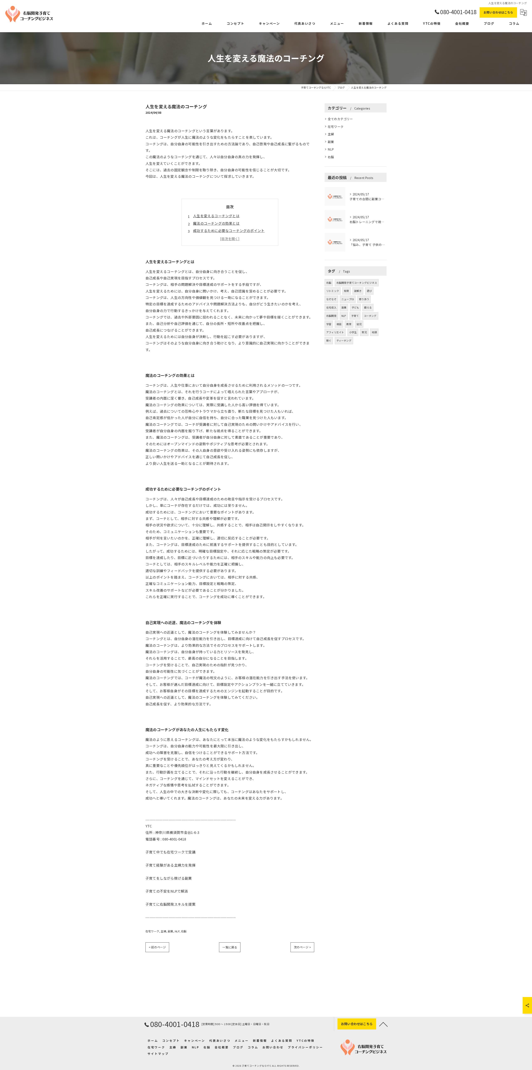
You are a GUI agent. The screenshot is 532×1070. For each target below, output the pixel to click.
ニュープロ (347, 299)
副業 (170, 931)
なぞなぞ (331, 299)
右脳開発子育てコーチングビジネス (356, 282)
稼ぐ (328, 340)
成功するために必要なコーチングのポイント (229, 230)
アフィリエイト (335, 332)
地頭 (374, 332)
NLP (177, 931)
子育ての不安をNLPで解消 (166, 891)
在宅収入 (331, 307)
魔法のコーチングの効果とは (216, 223)
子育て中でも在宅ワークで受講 (170, 851)
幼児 (359, 324)
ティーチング (343, 340)
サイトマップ (158, 1053)
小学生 (353, 332)
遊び (369, 290)
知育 (346, 290)
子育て (355, 315)
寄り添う (364, 299)
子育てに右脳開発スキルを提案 (170, 904)
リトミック (332, 290)
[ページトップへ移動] (383, 1024)
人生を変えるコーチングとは (216, 215)
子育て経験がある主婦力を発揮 (170, 865)
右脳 (183, 931)
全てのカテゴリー (340, 119)
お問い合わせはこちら (498, 12)
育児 (364, 332)
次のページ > (302, 947)
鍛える (368, 307)
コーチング (370, 315)
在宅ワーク (152, 931)
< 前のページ (157, 947)
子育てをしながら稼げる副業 (168, 878)
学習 (328, 324)
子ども (355, 307)
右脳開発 (331, 315)
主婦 (163, 931)
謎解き (358, 290)
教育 (348, 324)
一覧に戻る (229, 947)
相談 (338, 324)
